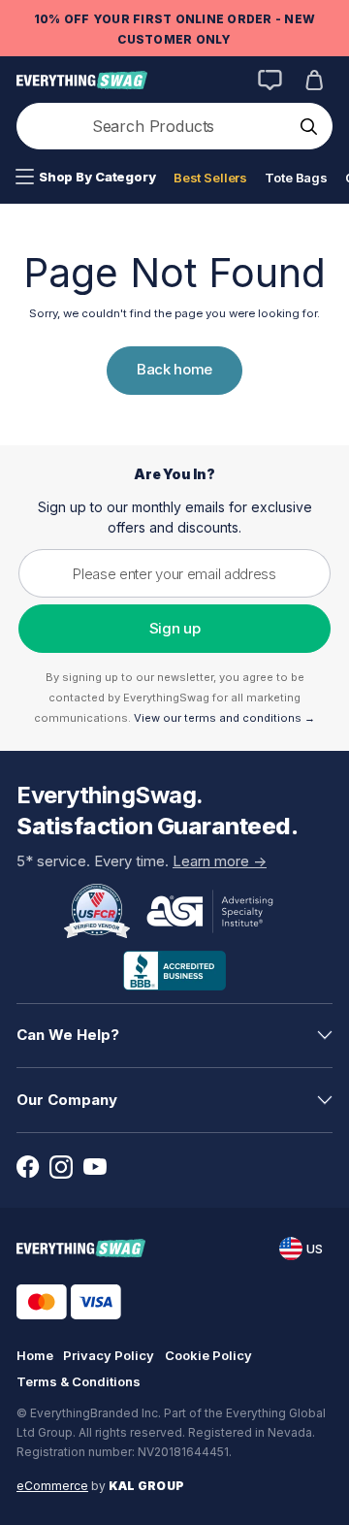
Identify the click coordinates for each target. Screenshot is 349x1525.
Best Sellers (210, 177)
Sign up (175, 628)
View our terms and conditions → (224, 718)
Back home (174, 369)
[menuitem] (86, 177)
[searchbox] (155, 126)
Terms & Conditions (78, 1381)
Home (34, 1355)
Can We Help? (67, 1034)
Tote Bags (296, 177)
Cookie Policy (208, 1355)
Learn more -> (220, 861)
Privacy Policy (108, 1355)
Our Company (66, 1099)
